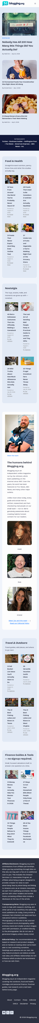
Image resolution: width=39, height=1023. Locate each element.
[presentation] (19, 24)
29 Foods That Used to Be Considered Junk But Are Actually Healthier (27, 196)
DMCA (15, 1004)
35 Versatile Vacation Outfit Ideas (26, 671)
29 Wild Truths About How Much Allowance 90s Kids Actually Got (11, 378)
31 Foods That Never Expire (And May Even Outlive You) (11, 245)
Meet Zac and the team (18, 621)
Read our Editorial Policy (19, 623)
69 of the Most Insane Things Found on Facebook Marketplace (27, 832)
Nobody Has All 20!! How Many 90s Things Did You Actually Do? (17, 46)
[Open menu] (35, 3)
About (9, 1000)
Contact (17, 1000)
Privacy (33, 1004)
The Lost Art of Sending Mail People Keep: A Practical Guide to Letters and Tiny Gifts (26, 327)
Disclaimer (24, 1004)
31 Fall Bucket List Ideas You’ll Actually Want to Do (11, 674)
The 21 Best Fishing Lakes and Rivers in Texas (11, 716)
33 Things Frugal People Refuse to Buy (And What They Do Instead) (11, 832)
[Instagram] (12, 1012)
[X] (8, 1012)
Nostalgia (6, 38)
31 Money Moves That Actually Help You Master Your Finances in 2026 (11, 792)
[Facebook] (4, 1012)
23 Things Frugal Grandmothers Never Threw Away (27, 377)
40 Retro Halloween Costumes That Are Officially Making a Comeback (11, 322)
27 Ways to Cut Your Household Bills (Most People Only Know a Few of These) (27, 792)
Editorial (32, 1000)
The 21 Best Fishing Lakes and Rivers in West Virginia (27, 718)
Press (25, 1000)
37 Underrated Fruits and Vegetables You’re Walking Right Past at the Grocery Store (27, 249)
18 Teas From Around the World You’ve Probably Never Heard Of (11, 196)
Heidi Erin (27, 350)
